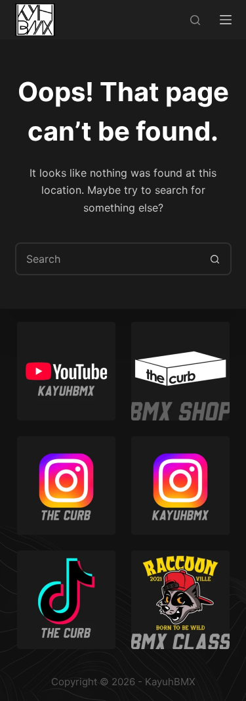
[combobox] (108, 258)
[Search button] (215, 259)
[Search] (195, 20)
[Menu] (226, 20)
